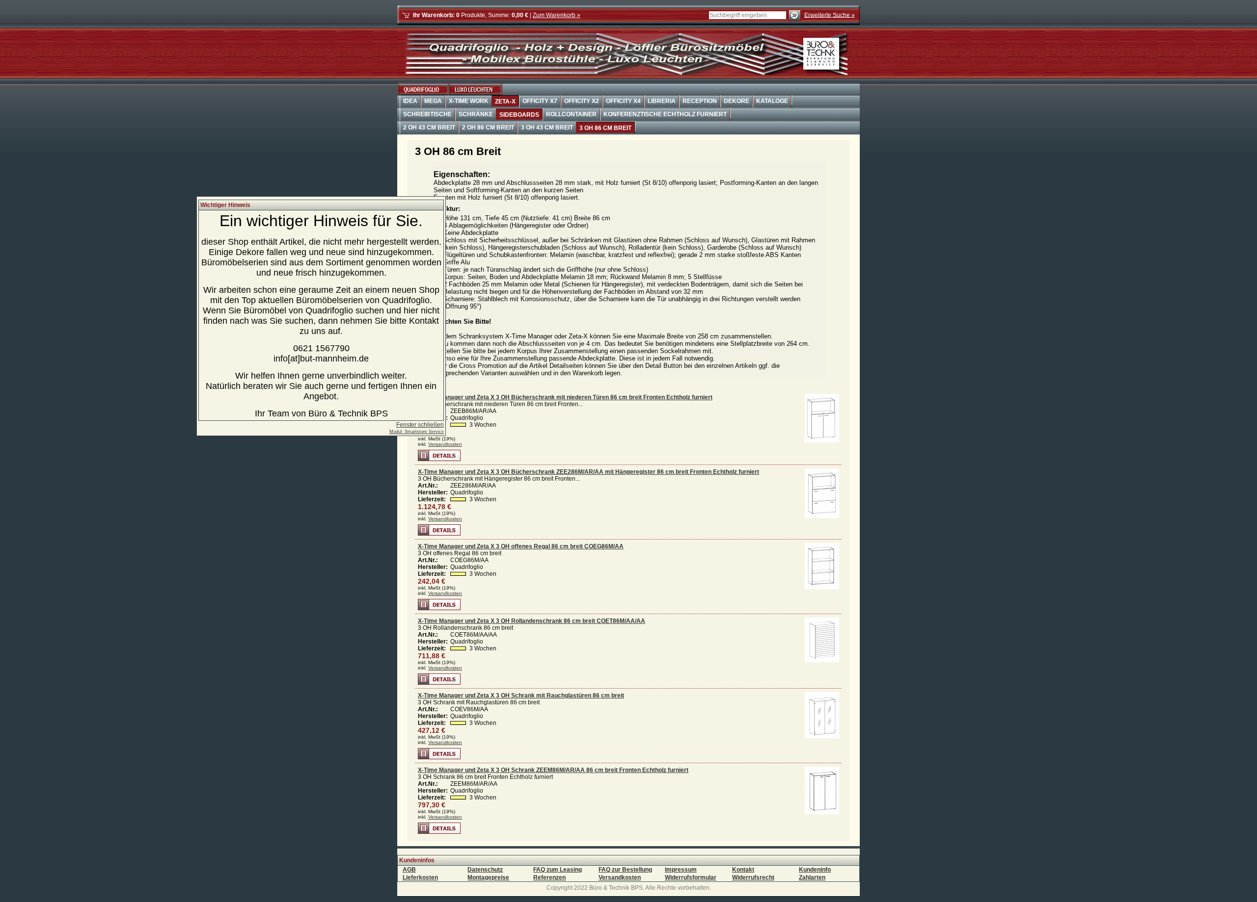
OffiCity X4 (623, 101)
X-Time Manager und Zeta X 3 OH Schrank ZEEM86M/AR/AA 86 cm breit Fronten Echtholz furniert (553, 770)
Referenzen (549, 877)
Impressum (681, 869)
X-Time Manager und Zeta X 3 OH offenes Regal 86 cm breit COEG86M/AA (521, 546)
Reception (700, 101)
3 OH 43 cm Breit (547, 127)
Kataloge (772, 101)
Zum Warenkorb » (556, 15)
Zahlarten (812, 877)
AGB (409, 869)
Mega (433, 101)
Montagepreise (488, 877)
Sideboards (519, 114)
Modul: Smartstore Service (416, 431)
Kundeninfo (815, 869)
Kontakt (743, 869)
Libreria (662, 101)
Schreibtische (427, 114)
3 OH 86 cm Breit (605, 128)
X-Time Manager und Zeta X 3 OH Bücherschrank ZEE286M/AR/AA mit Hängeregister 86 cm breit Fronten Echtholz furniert (588, 471)
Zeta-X (505, 101)
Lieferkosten (420, 877)
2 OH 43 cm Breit (429, 127)
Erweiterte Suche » (829, 14)
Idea (410, 101)
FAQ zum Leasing (557, 869)
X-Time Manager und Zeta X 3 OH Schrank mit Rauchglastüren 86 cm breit (521, 695)
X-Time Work (469, 101)
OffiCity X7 (539, 101)
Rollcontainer (571, 114)
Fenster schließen (420, 424)
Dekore (736, 101)
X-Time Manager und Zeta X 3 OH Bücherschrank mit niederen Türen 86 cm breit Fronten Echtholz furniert (565, 397)
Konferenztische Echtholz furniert (665, 114)
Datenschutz (485, 869)
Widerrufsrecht (753, 877)
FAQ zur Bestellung (625, 869)
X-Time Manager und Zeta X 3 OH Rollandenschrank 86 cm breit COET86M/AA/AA (531, 621)
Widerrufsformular (690, 877)
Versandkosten (445, 444)
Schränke (476, 114)
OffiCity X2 (581, 101)
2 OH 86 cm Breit (488, 127)
